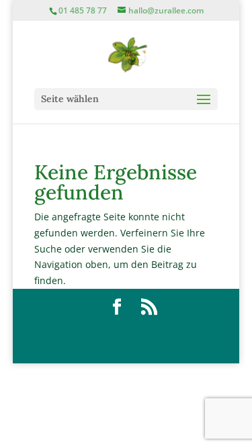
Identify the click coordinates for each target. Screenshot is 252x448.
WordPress (133, 345)
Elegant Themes (130, 329)
